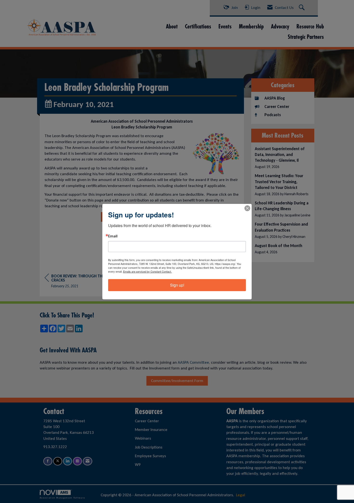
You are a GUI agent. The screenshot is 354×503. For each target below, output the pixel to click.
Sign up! (177, 285)
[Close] (247, 208)
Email (113, 236)
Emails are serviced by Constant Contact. (147, 271)
